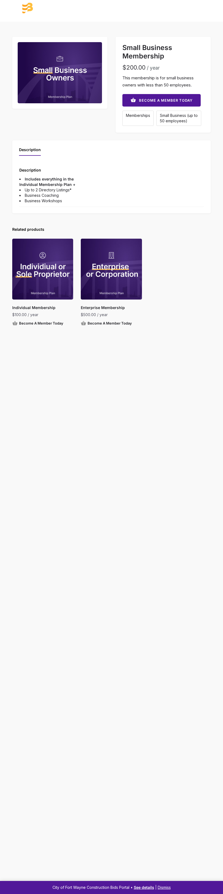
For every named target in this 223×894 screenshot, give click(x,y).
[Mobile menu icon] (10, 8)
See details (144, 887)
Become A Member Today (166, 100)
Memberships (138, 115)
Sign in (210, 7)
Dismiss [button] (164, 887)
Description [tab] (30, 149)
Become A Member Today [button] (41, 323)
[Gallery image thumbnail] (60, 72)
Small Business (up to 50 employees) (179, 118)
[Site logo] (48, 8)
